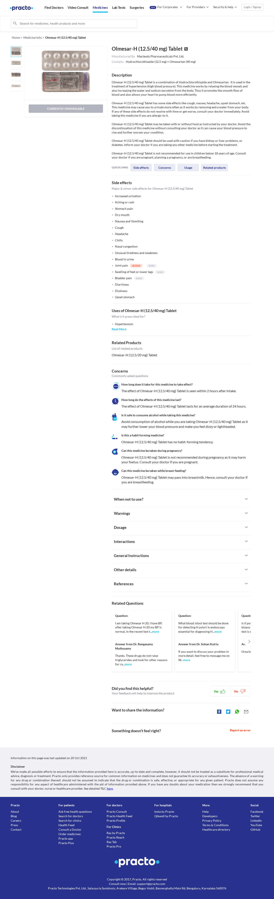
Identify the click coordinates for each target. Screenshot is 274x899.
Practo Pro (114, 846)
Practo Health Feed (119, 816)
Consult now (117, 884)
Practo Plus (66, 843)
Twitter (255, 816)
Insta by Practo (164, 811)
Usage (188, 167)
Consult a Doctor (69, 829)
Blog (14, 816)
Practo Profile (116, 820)
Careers (16, 820)
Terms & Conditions (215, 825)
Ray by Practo (116, 833)
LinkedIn (256, 820)
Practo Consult (117, 811)
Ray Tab (112, 842)
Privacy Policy (211, 820)
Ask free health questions (75, 811)
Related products (214, 167)
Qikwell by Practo (166, 816)
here (110, 788)
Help (205, 811)
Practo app (65, 838)
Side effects (141, 167)
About (15, 811)
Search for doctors (70, 816)
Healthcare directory (216, 829)
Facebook (256, 811)
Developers (209, 816)
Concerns (164, 167)
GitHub (255, 829)
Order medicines (69, 834)
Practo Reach (115, 837)
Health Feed (66, 825)
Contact (16, 829)
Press (14, 825)
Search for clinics (69, 820)
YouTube (256, 825)
